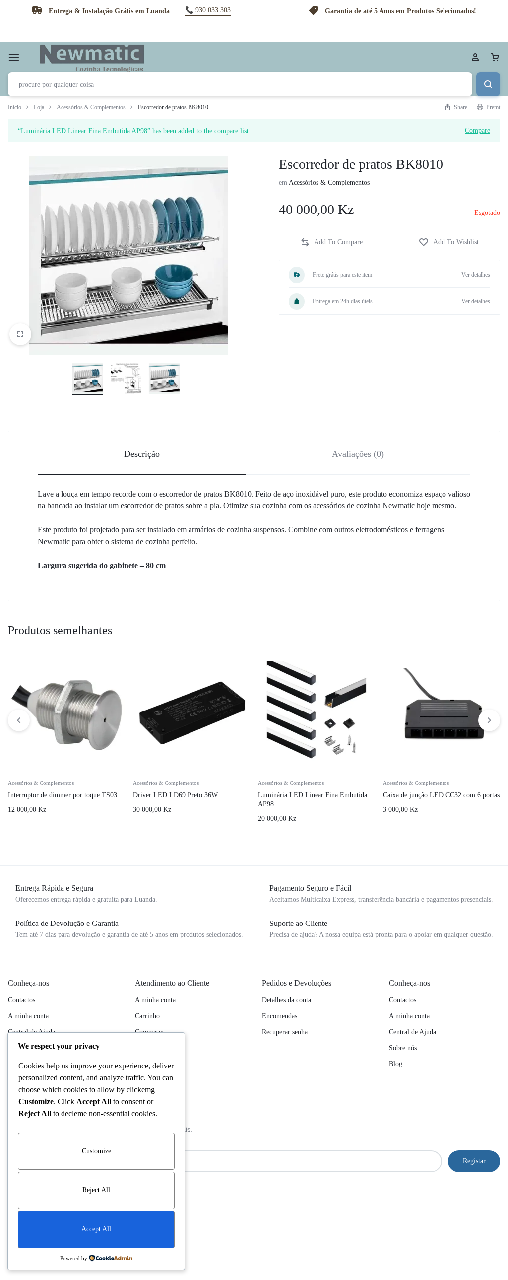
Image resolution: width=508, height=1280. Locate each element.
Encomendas (279, 1016)
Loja (39, 107)
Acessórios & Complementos (91, 107)
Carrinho (147, 1016)
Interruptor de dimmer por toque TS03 (62, 795)
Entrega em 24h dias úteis (343, 301)
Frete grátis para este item (342, 275)
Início (14, 107)
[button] (331, 242)
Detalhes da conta (286, 1000)
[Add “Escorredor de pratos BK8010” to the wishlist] (449, 242)
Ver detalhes (475, 275)
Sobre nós (403, 1048)
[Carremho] (495, 57)
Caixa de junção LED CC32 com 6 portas (441, 795)
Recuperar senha (285, 1032)
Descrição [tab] (142, 454)
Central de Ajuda (412, 1032)
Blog (395, 1063)
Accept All (96, 1229)
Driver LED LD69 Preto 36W (175, 795)
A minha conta (28, 1016)
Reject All (96, 1190)
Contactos (21, 1000)
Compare (477, 130)
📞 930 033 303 (208, 10)
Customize (96, 1151)
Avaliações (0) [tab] (358, 454)
